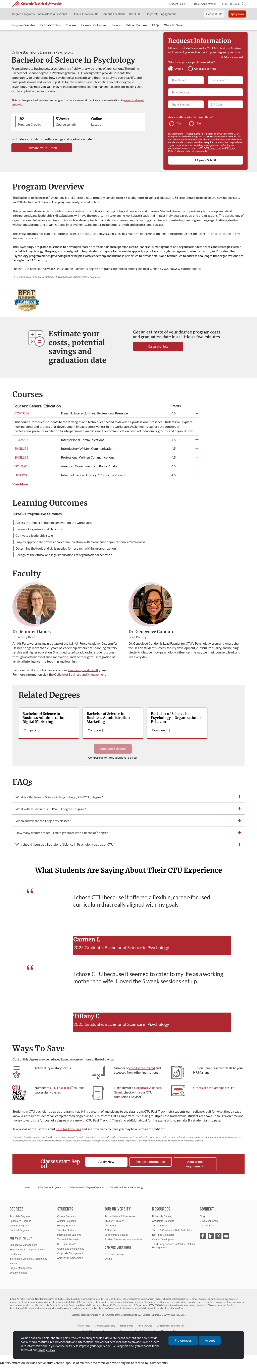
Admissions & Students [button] (52, 14)
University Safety (141, 1331)
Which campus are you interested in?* (191, 62)
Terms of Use (213, 148)
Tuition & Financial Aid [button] (84, 14)
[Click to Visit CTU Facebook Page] (203, 1236)
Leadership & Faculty (116, 1234)
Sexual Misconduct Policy (166, 1331)
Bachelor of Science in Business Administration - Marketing (110, 717)
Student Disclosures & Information (123, 1239)
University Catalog (162, 1216)
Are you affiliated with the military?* (190, 117)
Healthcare (16, 1254)
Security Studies (18, 1272)
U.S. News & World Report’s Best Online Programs (72, 276)
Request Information (150, 1161)
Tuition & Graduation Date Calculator (172, 1230)
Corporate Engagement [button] (161, 14)
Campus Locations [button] (113, 14)
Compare (29, 730)
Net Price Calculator (163, 1234)
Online (108, 1258)
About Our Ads (145, 1325)
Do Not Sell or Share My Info (171, 1325)
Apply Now (237, 14)
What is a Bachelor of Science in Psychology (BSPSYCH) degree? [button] (59, 797)
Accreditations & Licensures (120, 1216)
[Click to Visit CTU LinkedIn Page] (211, 1236)
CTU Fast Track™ (66, 1244)
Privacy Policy (83, 1325)
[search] (244, 3)
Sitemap (124, 1331)
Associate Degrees (20, 1216)
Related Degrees (136, 25)
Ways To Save (173, 25)
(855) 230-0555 (178, 1314)
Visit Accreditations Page (172, 1308)
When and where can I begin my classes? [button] (42, 821)
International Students (69, 1234)
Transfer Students (66, 1230)
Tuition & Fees (160, 1225)
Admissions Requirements (195, 1164)
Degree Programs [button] (23, 14)
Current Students (66, 1216)
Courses (71, 25)
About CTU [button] (135, 14)
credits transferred (142, 1068)
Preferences (183, 1340)
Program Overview (23, 25)
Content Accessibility (105, 1325)
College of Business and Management (80, 674)
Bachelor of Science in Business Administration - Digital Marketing (45, 717)
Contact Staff (207, 1225)
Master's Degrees (19, 1225)
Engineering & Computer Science (28, 1249)
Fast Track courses (68, 1129)
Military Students (66, 1225)
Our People (111, 1225)
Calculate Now (158, 346)
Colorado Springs (114, 1254)
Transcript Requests (68, 1239)
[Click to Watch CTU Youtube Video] (226, 1236)
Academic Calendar (163, 1220)
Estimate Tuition (50, 25)
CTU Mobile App (209, 1220)
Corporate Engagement (70, 1253)
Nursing (14, 1263)
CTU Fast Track (61, 1087)
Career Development (163, 1239)
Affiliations (110, 1230)
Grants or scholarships (208, 1087)
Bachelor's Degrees (20, 1220)
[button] (177, 4)
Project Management (21, 1268)
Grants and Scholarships (70, 1248)
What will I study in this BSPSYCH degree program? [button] (50, 809)
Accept (210, 1340)
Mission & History (114, 1220)
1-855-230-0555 (231, 4)
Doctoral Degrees (19, 1230)
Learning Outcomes (93, 25)
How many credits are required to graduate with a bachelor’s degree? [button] (62, 833)
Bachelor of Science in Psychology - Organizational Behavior (176, 717)
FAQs (155, 25)
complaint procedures (148, 1308)
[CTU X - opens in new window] (218, 1236)
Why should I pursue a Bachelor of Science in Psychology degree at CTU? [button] (65, 844)
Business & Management (23, 1244)
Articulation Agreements (70, 1257)
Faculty (116, 25)
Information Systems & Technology (28, 1258)
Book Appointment (205, 4)
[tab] (128, 797)
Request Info (214, 14)
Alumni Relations (66, 1220)
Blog (202, 1216)
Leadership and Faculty (84, 670)
